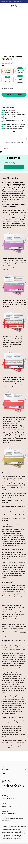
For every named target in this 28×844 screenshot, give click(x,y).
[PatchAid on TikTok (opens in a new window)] (23, 785)
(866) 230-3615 (5, 820)
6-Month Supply (7, 79)
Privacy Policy (5, 805)
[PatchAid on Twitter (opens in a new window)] (4, 785)
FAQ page (23, 632)
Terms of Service (6, 806)
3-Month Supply (19, 70)
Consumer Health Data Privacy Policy (11, 808)
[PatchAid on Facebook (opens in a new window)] (7, 785)
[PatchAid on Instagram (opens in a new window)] (19, 785)
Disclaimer (4, 800)
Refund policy (5, 797)
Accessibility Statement (8, 798)
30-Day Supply (7, 70)
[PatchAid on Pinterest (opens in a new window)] (15, 785)
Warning (3, 803)
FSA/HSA (3, 795)
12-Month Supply (19, 78)
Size (2, 65)
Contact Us (4, 811)
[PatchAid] (14, 5)
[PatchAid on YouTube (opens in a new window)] (11, 785)
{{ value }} (6, 148)
